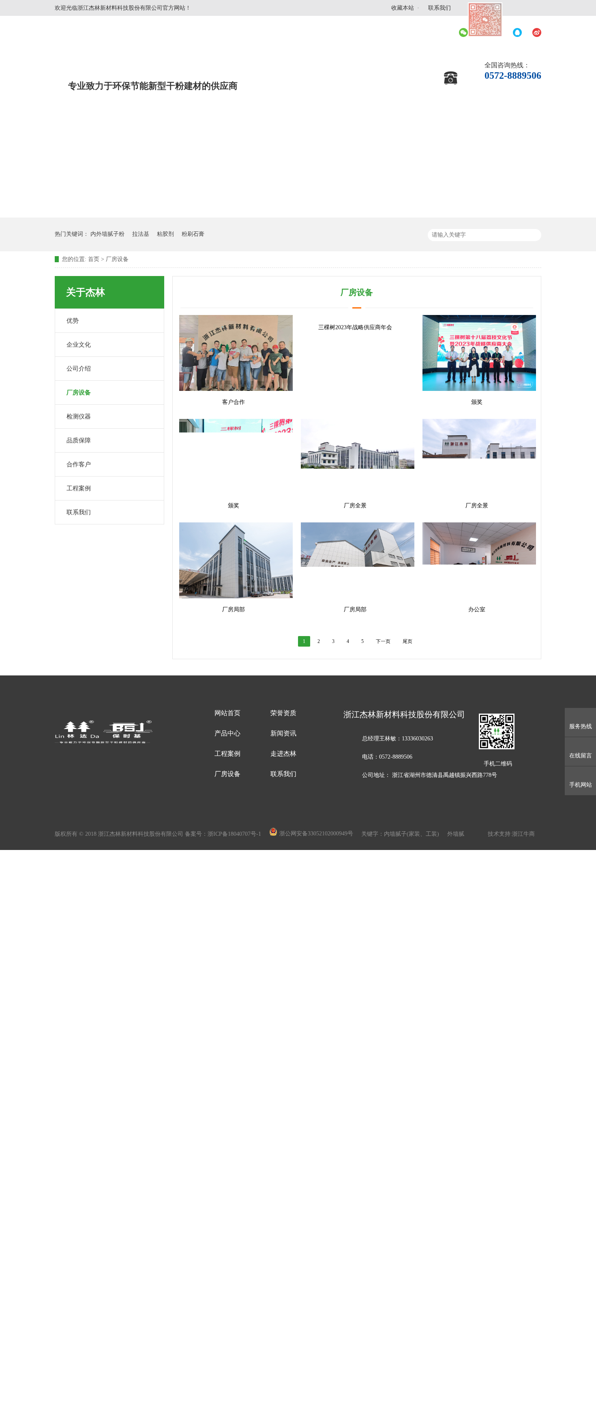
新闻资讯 (283, 733)
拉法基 (140, 234)
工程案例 (78, 488)
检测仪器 (78, 416)
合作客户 (78, 464)
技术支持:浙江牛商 (511, 834)
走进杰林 (283, 753)
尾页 (407, 641)
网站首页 (227, 713)
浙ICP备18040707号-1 (235, 834)
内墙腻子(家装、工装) (412, 834)
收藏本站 (402, 8)
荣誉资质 (283, 713)
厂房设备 (117, 259)
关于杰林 (85, 292)
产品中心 (227, 733)
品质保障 (78, 440)
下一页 (383, 641)
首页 (93, 259)
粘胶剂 (165, 234)
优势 (72, 320)
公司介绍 (78, 368)
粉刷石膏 (193, 234)
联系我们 (439, 8)
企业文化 (78, 344)
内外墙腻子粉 (107, 234)
